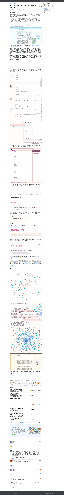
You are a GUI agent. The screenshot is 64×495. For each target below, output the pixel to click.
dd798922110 (14, 445)
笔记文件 (45, 13)
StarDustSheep (28, 380)
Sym (52, 493)
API (10, 492)
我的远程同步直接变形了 (15, 418)
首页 (10, 3)
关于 (16, 434)
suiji (12, 450)
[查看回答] (20, 418)
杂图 (44, 12)
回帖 (45, 6)
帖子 (48, 6)
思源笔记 (15, 3)
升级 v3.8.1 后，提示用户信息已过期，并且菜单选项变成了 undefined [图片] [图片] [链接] (16, 416)
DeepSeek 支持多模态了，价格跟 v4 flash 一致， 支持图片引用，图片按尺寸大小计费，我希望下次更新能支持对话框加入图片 (16, 405)
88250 (14, 457)
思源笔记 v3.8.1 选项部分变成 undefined (16, 414)
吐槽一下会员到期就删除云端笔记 (16, 389)
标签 (12, 3)
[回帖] (39, 6)
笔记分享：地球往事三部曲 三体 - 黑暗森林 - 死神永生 (25, 422)
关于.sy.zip (45, 11)
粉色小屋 (18, 23)
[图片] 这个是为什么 (13, 419)
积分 (52, 6)
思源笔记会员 (22, 492)
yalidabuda (13, 441)
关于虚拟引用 (45, 8)
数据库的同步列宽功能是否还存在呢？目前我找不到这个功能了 (16, 400)
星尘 (21, 23)
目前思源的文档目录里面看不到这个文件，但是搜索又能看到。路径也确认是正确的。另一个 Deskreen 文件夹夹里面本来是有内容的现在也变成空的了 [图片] (17, 411)
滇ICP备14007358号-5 (48, 493)
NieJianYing (20, 380)
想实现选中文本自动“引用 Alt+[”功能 (14, 380)
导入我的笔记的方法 (46, 9)
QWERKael (13, 460)
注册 (13, 434)
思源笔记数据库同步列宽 (15, 398)
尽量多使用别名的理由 (47, 10)
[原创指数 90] (41, 6)
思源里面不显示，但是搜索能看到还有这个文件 (16, 409)
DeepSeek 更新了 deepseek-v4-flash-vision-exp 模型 (16, 404)
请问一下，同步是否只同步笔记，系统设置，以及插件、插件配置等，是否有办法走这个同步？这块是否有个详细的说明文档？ (16, 396)
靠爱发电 (18, 492)
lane (12, 482)
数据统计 (15, 492)
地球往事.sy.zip (12, 376)
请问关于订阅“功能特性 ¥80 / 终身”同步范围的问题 (16, 394)
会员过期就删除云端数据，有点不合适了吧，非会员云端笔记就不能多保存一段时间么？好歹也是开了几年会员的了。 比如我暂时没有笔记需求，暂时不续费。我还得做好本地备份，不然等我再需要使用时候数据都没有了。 (16, 391)
